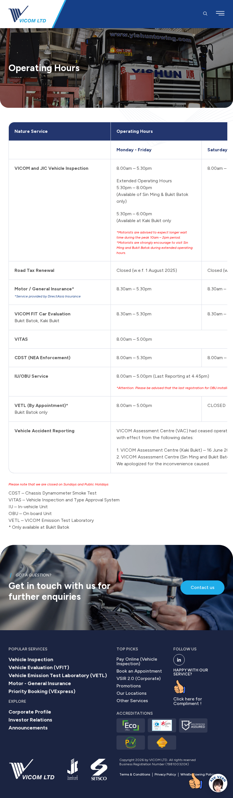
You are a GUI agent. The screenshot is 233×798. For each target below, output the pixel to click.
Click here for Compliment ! (187, 701)
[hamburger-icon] (220, 14)
